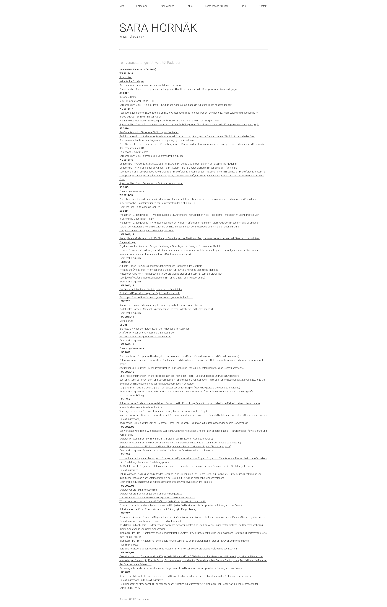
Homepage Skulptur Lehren (133, 152)
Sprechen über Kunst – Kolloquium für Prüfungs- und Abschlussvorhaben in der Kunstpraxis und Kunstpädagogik (178, 89)
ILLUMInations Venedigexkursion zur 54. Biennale (145, 336)
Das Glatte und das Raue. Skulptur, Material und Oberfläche (150, 289)
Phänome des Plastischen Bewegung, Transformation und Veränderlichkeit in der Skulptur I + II (169, 120)
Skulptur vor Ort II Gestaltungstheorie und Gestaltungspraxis (150, 493)
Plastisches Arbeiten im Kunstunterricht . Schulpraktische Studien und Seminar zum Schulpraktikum (171, 273)
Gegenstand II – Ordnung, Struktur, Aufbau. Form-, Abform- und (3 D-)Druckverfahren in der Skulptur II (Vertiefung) (178, 167)
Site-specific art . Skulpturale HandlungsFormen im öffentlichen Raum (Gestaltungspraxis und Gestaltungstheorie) (179, 356)
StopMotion (125, 77)
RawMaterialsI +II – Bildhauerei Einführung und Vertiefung (149, 132)
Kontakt (263, 6)
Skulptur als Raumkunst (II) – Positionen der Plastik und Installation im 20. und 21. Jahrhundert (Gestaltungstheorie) (180, 442)
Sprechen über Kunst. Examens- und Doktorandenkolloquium (151, 183)
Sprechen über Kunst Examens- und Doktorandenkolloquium (151, 156)
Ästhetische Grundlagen (131, 81)
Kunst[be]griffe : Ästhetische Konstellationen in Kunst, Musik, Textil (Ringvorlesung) (162, 277)
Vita (122, 6)
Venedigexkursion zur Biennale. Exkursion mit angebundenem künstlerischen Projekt (163, 411)
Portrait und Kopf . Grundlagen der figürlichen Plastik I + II (149, 293)
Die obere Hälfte (128, 97)
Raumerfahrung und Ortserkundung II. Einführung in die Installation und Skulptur (160, 305)
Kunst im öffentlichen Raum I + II (136, 101)
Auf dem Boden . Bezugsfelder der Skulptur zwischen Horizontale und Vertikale (160, 265)
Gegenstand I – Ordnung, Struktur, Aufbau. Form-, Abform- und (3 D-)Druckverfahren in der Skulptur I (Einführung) (178, 163)
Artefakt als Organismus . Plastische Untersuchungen (147, 332)
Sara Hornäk (158, 28)
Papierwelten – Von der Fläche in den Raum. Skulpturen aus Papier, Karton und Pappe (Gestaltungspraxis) (175, 446)
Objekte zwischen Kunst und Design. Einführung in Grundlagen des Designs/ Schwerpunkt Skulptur (170, 246)
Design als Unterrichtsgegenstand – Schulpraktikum (146, 230)
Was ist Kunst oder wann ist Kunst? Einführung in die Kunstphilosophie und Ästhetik (162, 501)
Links (243, 6)
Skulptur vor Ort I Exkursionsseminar (138, 489)
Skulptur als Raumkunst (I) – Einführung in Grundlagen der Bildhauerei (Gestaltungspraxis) (166, 438)
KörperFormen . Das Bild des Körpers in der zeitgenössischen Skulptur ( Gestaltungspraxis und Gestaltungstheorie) (179, 387)
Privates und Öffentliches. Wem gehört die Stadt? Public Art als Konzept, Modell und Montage (168, 269)
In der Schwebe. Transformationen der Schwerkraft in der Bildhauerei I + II (158, 203)
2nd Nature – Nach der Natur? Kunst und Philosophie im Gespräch (154, 328)
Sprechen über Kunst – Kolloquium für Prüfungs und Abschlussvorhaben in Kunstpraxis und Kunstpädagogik (175, 104)
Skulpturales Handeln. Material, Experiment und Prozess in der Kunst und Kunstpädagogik (166, 309)
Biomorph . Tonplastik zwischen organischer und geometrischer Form (156, 297)
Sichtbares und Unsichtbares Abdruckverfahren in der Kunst (150, 85)
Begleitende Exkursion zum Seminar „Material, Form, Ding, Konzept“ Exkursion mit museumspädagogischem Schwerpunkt (183, 423)
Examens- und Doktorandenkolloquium (139, 207)
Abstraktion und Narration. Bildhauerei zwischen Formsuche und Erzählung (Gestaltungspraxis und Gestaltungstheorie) (181, 368)
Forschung (142, 6)
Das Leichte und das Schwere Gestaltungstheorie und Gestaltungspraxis (157, 497)
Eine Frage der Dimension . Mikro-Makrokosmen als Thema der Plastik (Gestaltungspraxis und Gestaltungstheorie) (179, 375)
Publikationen (167, 6)
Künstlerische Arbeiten (217, 6)
